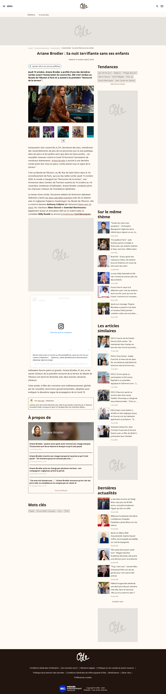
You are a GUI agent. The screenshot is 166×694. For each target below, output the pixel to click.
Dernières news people (41, 48)
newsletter (162, 6)
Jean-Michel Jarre (104, 73)
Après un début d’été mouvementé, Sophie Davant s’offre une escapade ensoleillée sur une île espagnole (124, 537)
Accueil (30, 48)
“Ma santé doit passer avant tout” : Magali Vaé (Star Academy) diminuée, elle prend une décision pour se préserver (124, 554)
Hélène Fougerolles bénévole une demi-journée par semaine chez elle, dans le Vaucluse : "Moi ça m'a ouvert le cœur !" (124, 588)
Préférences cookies (83, 677)
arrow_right (63, 140)
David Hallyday (118, 77)
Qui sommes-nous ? (69, 668)
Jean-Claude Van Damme (125, 80)
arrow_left (58, 140)
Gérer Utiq (126, 672)
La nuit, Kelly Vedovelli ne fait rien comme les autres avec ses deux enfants (124, 276)
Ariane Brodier (55, 48)
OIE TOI (50, 364)
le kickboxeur (76, 214)
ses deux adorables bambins (59, 197)
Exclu (60, 511)
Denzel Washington (105, 80)
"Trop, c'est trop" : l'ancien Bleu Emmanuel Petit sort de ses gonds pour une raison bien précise (124, 571)
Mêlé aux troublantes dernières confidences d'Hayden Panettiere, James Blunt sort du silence (124, 521)
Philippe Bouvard (129, 73)
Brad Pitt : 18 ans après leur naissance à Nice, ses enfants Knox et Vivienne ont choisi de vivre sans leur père (123, 261)
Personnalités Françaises (46, 511)
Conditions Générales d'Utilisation (44, 668)
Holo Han (40, 401)
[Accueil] (84, 6)
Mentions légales (88, 668)
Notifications (113, 672)
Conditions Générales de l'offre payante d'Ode (86, 672)
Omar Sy (129, 77)
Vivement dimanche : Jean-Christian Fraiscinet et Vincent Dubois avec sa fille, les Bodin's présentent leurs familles (124, 431)
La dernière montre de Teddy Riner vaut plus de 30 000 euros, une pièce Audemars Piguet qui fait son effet (123, 504)
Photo (67, 511)
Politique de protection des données (48, 672)
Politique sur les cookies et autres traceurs (115, 668)
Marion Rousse (104, 77)
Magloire (117, 73)
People (31, 511)
